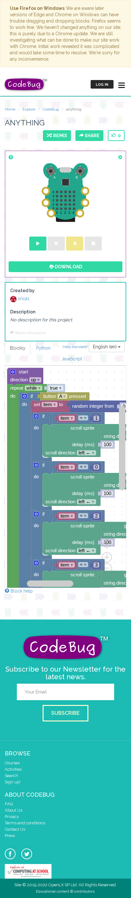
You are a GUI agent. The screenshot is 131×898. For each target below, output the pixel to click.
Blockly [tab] (17, 348)
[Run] (37, 244)
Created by (22, 290)
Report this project (30, 333)
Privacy (12, 816)
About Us (13, 810)
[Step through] (74, 244)
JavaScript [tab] (71, 358)
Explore (29, 109)
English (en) (105, 346)
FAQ (9, 803)
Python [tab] (43, 348)
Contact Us (15, 829)
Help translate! (76, 346)
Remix (59, 135)
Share (92, 135)
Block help (21, 590)
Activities (13, 769)
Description (22, 311)
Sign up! (12, 782)
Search (11, 775)
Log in (102, 85)
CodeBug (51, 109)
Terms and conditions (25, 823)
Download (68, 266)
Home (10, 109)
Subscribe (65, 713)
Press (10, 835)
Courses (12, 763)
